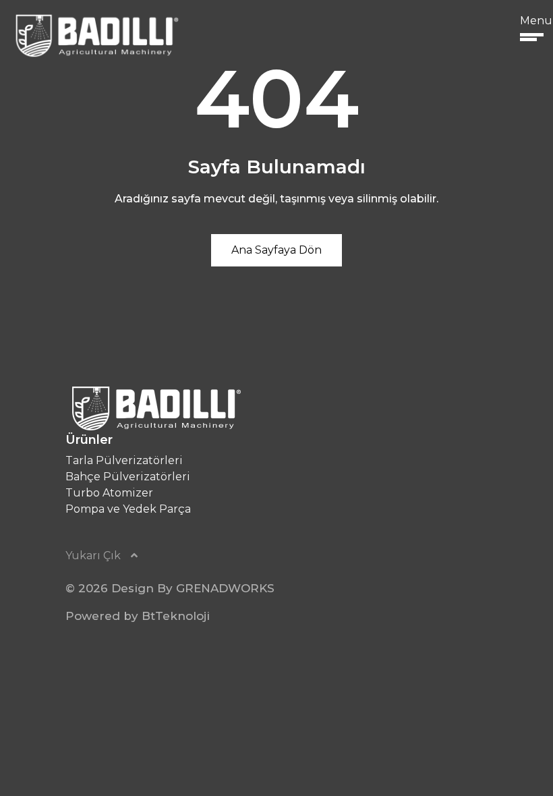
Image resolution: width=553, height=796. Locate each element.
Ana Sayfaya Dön (276, 250)
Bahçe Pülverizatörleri (127, 476)
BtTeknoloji (176, 616)
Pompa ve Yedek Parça (128, 509)
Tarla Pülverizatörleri (124, 460)
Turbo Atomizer (109, 492)
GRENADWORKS (225, 588)
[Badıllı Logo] (95, 34)
